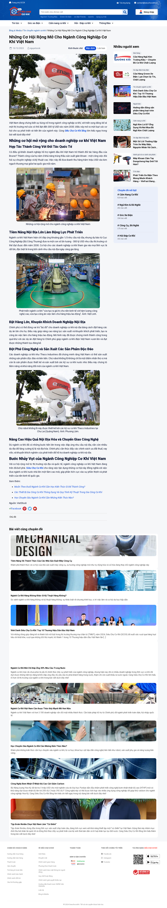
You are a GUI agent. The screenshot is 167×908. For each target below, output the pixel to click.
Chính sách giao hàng (46, 862)
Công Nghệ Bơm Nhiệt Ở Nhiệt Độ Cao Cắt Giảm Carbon (37, 784)
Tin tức (15, 23)
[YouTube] (35, 509)
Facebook (107, 854)
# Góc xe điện (125, 215)
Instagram (107, 858)
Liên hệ (41, 890)
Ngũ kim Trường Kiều (49, 17)
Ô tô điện (136, 171)
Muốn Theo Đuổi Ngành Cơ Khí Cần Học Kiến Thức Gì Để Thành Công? (49, 486)
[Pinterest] (24, 509)
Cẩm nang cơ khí (57, 23)
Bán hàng (136, 53)
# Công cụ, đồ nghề (128, 225)
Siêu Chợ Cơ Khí (34, 468)
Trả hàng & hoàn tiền (15, 870)
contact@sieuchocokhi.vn (147, 3)
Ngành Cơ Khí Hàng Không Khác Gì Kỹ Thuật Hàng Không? (39, 595)
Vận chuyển (11, 866)
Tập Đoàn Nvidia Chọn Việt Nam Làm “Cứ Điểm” (33, 824)
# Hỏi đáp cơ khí (126, 235)
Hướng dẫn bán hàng (15, 858)
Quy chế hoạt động (45, 876)
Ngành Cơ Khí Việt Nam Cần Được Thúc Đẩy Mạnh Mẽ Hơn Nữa (41, 708)
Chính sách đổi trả (13, 878)
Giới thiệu (41, 854)
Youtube (107, 862)
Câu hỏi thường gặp (14, 882)
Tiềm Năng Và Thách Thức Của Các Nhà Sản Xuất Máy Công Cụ (41, 561)
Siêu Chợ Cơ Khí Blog (75, 130)
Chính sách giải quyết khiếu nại (49, 880)
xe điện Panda (80, 17)
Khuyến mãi (42, 858)
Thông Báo (105, 23)
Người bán (137, 104)
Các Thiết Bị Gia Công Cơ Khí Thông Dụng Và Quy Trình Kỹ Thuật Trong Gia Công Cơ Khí (58, 492)
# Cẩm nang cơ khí (127, 194)
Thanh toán (11, 862)
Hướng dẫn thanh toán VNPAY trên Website (51, 885)
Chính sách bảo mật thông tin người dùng (51, 871)
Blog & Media (15, 30)
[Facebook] (15, 508)
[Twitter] (30, 509)
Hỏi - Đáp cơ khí (82, 23)
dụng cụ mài (101, 17)
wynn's (91, 17)
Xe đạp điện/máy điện (141, 70)
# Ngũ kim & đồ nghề (129, 204)
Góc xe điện (34, 23)
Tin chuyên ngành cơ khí (34, 30)
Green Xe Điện (65, 17)
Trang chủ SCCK (18, 3)
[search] (124, 12)
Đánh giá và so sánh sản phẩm (144, 155)
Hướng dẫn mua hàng (15, 854)
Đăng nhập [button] (149, 12)
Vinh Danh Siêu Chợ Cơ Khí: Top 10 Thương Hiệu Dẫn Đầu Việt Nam (43, 630)
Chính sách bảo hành (15, 874)
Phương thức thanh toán (47, 866)
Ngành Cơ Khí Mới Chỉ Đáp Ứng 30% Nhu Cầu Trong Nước (38, 668)
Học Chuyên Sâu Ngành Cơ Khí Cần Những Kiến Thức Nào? (39, 746)
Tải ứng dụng (124, 3)
